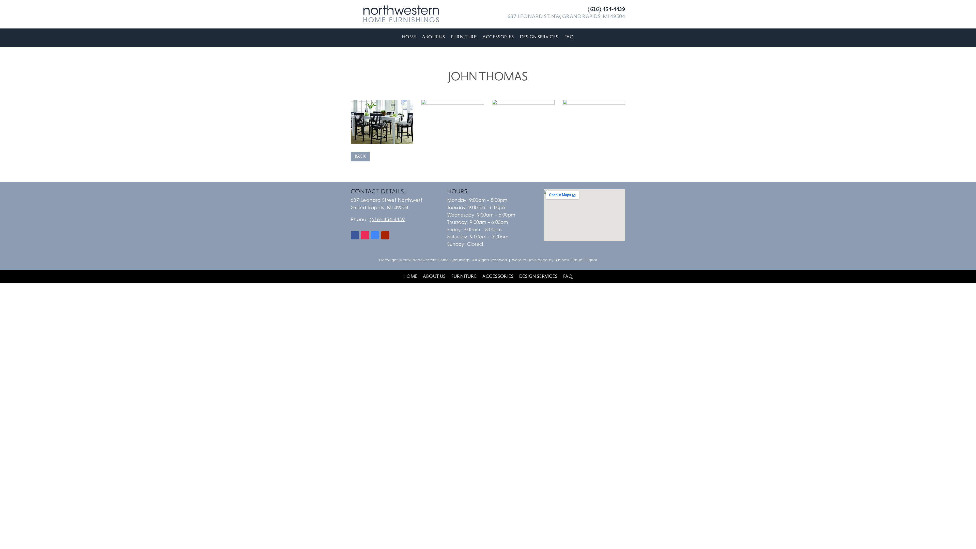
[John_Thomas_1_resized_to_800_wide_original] (382, 144)
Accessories (498, 37)
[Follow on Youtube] (385, 235)
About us (433, 37)
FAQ (569, 37)
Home (409, 37)
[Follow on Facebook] (355, 235)
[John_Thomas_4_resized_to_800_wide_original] (594, 144)
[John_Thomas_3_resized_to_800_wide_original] (523, 144)
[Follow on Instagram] (365, 235)
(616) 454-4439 (387, 220)
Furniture (464, 37)
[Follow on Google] (375, 235)
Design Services (539, 37)
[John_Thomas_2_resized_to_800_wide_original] (452, 144)
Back (360, 157)
